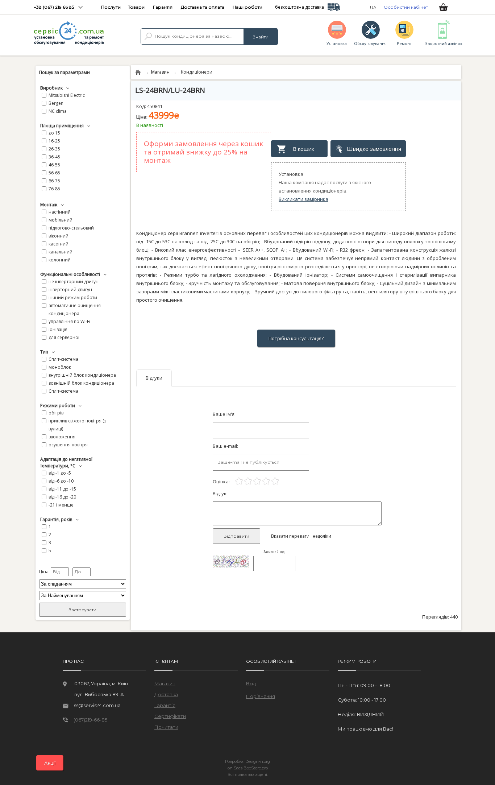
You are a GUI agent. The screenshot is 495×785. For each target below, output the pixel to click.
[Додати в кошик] (300, 149)
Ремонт (404, 43)
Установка (336, 43)
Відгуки (154, 378)
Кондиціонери (196, 72)
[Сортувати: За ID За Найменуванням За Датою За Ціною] (82, 595)
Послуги (111, 7)
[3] (257, 481)
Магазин (160, 72)
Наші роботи (247, 7)
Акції (49, 763)
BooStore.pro (256, 767)
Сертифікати (170, 716)
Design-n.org (257, 761)
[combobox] (210, 36)
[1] (239, 481)
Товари (136, 7)
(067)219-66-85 (90, 720)
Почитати (166, 727)
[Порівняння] (260, 693)
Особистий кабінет (406, 7)
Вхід (251, 683)
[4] (266, 481)
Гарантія (162, 7)
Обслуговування (370, 43)
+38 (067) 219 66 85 (54, 7)
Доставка (166, 694)
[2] (248, 481)
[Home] (138, 72)
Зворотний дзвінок (441, 43)
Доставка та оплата (202, 7)
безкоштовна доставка (299, 7)
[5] (275, 481)
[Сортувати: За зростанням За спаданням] (82, 584)
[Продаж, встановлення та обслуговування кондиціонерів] (69, 33)
